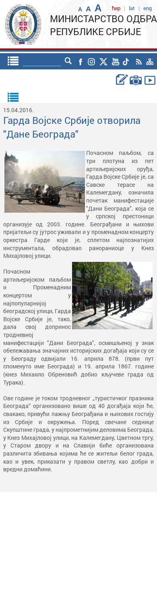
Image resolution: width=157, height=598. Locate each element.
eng (147, 8)
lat (132, 8)
